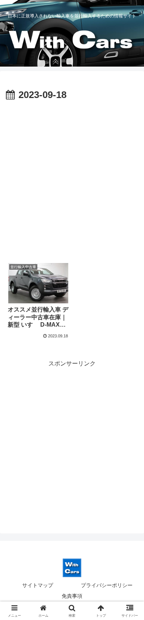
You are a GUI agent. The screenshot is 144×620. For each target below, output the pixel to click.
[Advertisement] (72, 179)
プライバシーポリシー (107, 585)
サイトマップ (37, 585)
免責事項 (72, 596)
